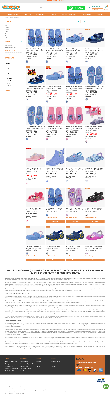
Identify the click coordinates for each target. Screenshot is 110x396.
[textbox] (44, 8)
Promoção (54, 366)
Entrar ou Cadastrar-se (97, 8)
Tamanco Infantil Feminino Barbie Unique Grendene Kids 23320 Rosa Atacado (34, 169)
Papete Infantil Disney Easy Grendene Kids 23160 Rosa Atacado (33, 209)
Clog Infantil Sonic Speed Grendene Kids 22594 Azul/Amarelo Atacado (53, 247)
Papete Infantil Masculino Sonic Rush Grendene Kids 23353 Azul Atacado (94, 49)
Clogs (6, 31)
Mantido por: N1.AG (19, 393)
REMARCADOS (86, 14)
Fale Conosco (24, 371)
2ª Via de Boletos (10, 371)
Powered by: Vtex (9, 393)
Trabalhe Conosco (25, 368)
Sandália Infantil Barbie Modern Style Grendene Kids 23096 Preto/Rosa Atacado (94, 209)
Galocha (7, 38)
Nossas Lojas (24, 366)
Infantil (53, 14)
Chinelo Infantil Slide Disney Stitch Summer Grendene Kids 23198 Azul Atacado (34, 49)
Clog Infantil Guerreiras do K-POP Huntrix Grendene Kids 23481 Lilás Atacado (93, 247)
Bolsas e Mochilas (69, 14)
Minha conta (95, 9)
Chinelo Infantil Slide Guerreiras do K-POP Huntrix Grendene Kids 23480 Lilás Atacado (75, 209)
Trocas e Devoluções (11, 361)
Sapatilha (9, 81)
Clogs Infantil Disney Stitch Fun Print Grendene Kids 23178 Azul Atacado (94, 169)
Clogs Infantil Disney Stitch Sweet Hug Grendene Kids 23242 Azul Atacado (75, 169)
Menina (8, 66)
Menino (8, 63)
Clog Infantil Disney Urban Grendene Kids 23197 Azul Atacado (73, 49)
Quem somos (24, 361)
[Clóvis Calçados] (11, 8)
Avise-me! (55, 221)
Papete (7, 33)
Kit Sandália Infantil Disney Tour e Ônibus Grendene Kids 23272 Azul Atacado (35, 87)
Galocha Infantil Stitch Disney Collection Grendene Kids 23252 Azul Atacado (55, 169)
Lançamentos (12, 14)
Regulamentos (9, 366)
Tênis (6, 36)
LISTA (84, 21)
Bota (6, 25)
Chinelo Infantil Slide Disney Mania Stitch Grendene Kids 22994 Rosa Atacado (54, 127)
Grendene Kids (18, 17)
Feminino (27, 14)
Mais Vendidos (55, 361)
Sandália (7, 29)
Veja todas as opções (10, 47)
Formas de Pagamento (27, 364)
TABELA (78, 21)
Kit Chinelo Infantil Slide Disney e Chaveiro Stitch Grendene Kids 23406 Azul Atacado (94, 87)
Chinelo (7, 27)
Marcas (100, 14)
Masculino (40, 14)
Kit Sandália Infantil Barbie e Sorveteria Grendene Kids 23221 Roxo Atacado (94, 127)
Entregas (7, 364)
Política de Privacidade (11, 368)
